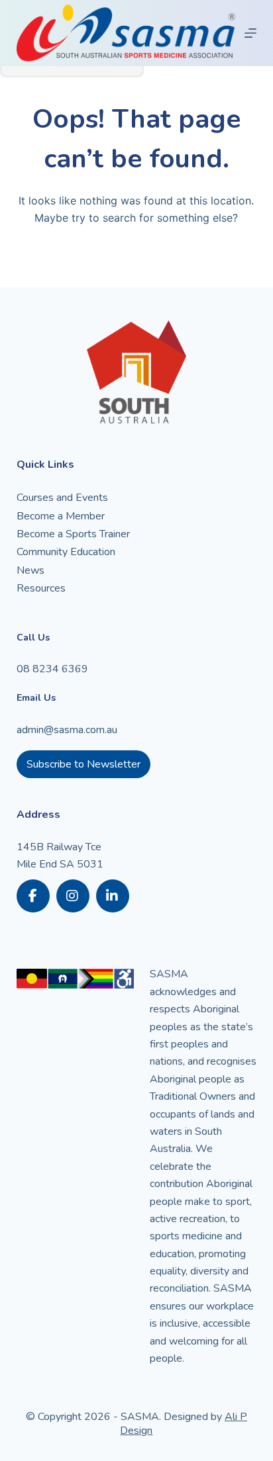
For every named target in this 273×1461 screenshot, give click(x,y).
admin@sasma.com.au (67, 730)
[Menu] (250, 33)
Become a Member (61, 516)
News (30, 570)
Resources (41, 588)
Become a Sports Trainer (73, 534)
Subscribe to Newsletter (83, 764)
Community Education (66, 552)
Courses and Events (62, 497)
